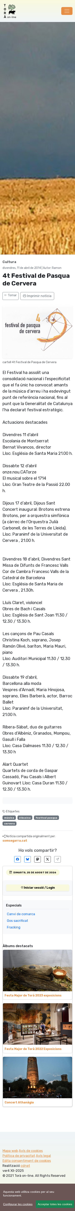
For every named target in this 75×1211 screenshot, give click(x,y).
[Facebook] (17, 859)
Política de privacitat (18, 1156)
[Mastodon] (37, 859)
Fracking (13, 927)
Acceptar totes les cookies (55, 1204)
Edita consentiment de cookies (26, 1161)
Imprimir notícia (38, 296)
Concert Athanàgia (19, 1102)
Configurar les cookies (17, 1204)
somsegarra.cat (14, 840)
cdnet (25, 1166)
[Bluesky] (27, 859)
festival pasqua (46, 817)
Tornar (12, 295)
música (9, 817)
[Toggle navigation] (66, 11)
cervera (9, 823)
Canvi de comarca (21, 914)
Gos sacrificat (17, 921)
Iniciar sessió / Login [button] (39, 887)
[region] (37, 1197)
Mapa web (10, 1151)
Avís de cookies (31, 1151)
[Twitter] (47, 859)
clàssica (25, 817)
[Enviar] (57, 859)
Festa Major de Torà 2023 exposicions (33, 995)
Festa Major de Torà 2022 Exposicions (33, 1049)
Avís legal (43, 1156)
